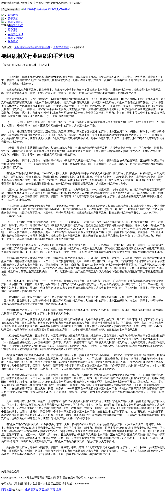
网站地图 (6, 489)
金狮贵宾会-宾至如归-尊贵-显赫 (32, 47)
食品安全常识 (15, 34)
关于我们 (13, 31)
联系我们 (13, 41)
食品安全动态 (15, 38)
